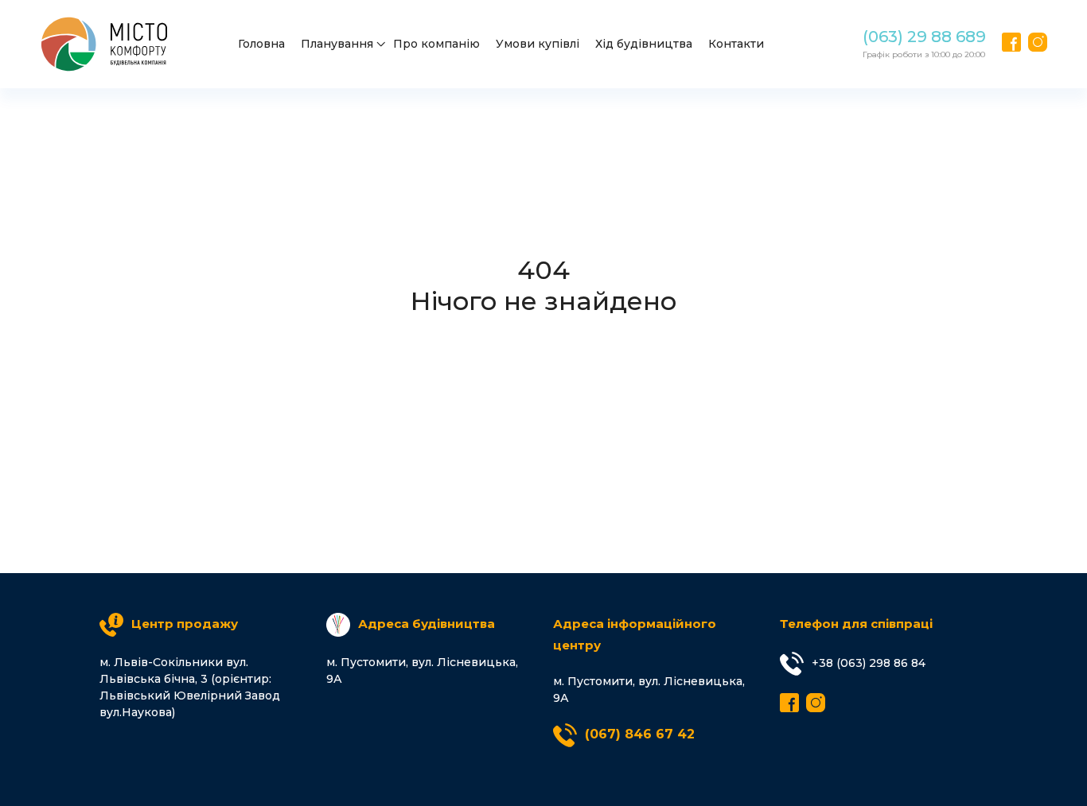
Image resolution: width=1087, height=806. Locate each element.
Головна (261, 44)
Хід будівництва (643, 44)
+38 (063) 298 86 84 (868, 663)
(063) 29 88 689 (924, 36)
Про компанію (436, 44)
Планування (337, 44)
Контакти (736, 44)
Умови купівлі (537, 44)
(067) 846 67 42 (640, 734)
